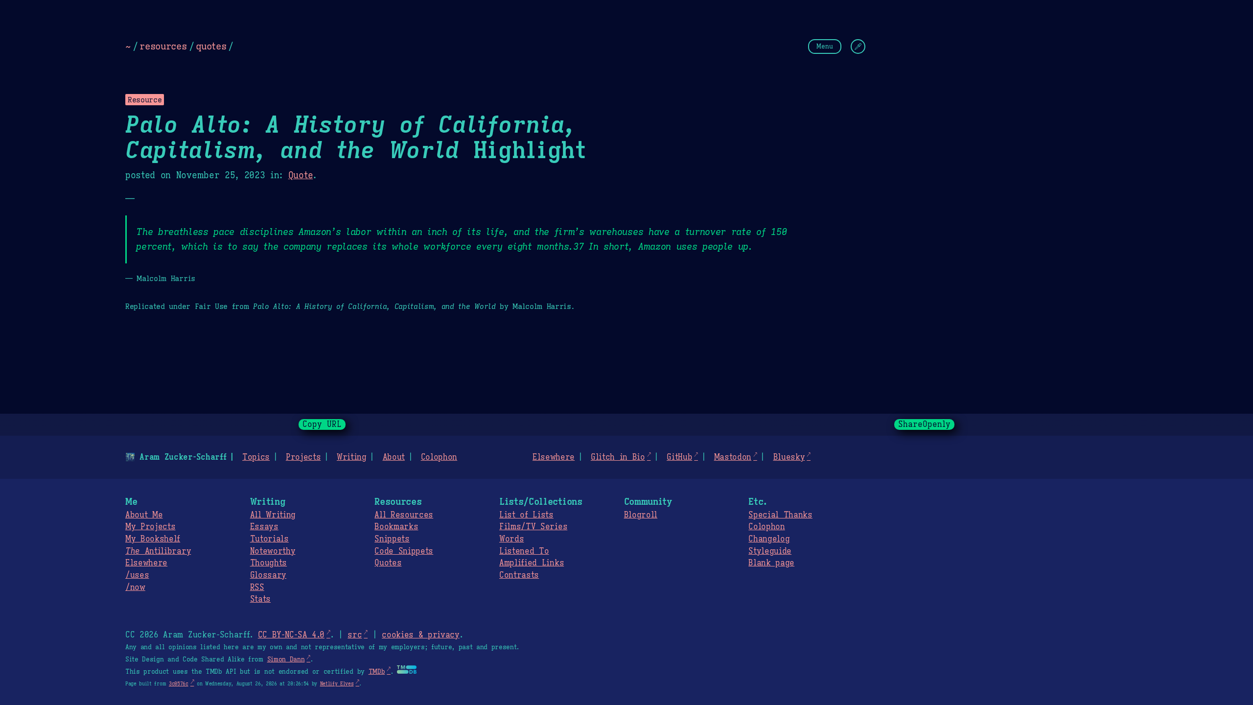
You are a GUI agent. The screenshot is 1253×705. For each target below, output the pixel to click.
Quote (300, 175)
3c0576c (178, 684)
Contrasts (519, 575)
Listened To (524, 551)
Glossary (268, 575)
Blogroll (640, 515)
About (394, 457)
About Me (143, 515)
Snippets (391, 539)
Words (511, 539)
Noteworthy (273, 551)
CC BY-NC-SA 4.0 (291, 635)
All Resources (403, 515)
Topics (256, 457)
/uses (137, 575)
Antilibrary (158, 551)
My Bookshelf (152, 539)
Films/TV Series (533, 527)
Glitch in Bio (618, 457)
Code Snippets (403, 551)
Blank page (771, 563)
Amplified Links (531, 563)
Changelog (768, 539)
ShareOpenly (924, 424)
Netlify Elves (337, 684)
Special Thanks (780, 515)
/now (135, 587)
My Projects (150, 527)
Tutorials (269, 539)
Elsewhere (554, 457)
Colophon (439, 457)
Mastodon (732, 457)
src (355, 635)
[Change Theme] (858, 46)
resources (162, 46)
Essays (264, 527)
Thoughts (268, 563)
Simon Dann (286, 659)
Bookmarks (396, 527)
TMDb (377, 672)
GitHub (679, 457)
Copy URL (322, 424)
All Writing (273, 515)
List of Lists (526, 515)
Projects (303, 457)
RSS (257, 587)
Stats (260, 599)
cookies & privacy (421, 635)
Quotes (387, 563)
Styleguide (769, 551)
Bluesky (789, 457)
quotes (211, 46)
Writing (352, 457)
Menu (824, 46)
